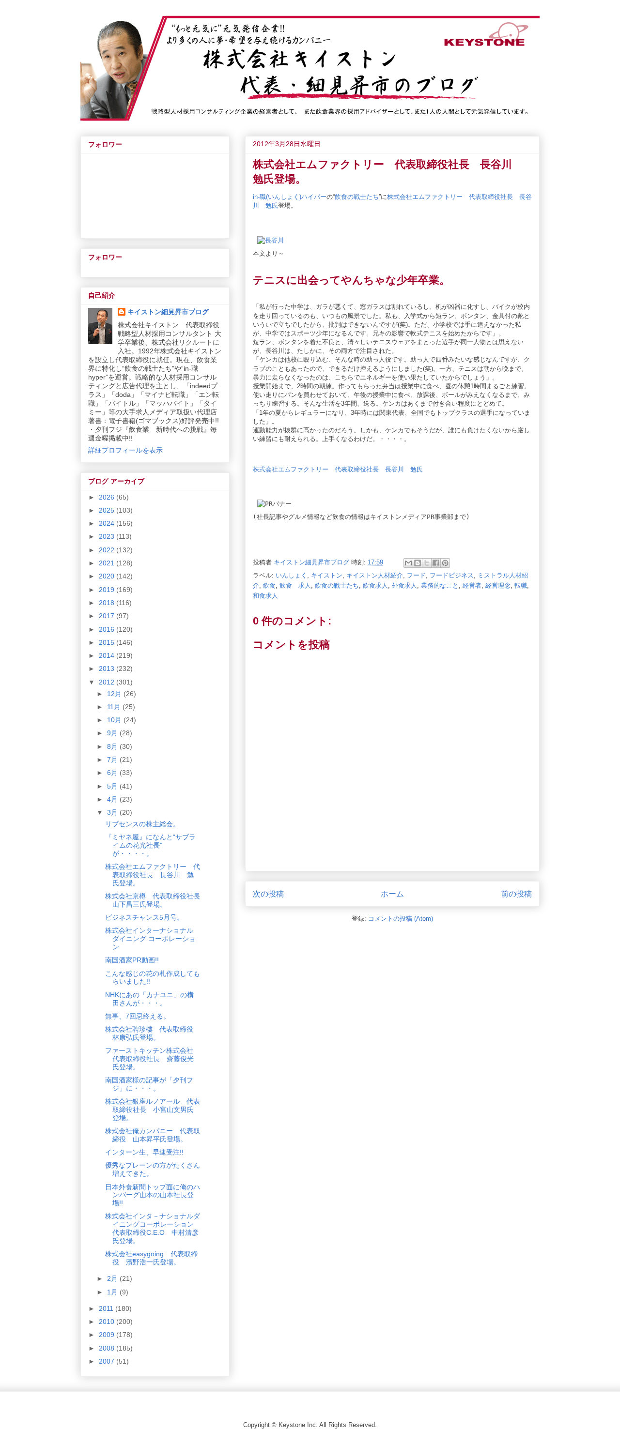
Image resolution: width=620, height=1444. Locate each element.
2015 (107, 642)
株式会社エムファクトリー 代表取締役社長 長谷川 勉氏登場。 (152, 875)
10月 (115, 720)
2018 (107, 603)
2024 (107, 523)
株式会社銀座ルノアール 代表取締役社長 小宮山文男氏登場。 (152, 1109)
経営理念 (498, 585)
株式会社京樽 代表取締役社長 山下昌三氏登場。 (156, 900)
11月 (115, 707)
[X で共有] (427, 563)
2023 (107, 536)
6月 (113, 772)
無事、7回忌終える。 (137, 1016)
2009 (107, 1334)
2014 (107, 655)
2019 (107, 589)
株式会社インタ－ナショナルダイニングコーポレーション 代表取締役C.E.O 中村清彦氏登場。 (152, 1228)
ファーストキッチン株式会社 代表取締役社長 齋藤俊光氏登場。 (152, 1059)
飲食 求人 (295, 585)
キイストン (326, 575)
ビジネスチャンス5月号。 (144, 917)
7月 (113, 759)
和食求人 (265, 595)
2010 (107, 1321)
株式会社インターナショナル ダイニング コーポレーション (150, 939)
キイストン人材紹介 (374, 575)
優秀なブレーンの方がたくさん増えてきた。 (152, 1169)
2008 (107, 1348)
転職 (520, 585)
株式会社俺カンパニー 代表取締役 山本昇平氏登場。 (152, 1135)
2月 (113, 1278)
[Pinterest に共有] (445, 563)
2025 (107, 510)
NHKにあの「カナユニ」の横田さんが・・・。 (149, 999)
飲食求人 (375, 585)
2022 (107, 550)
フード (416, 575)
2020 (107, 576)
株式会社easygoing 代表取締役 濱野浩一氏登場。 (151, 1258)
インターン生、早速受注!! (144, 1152)
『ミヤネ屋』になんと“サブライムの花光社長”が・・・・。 (150, 845)
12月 (115, 694)
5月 (113, 786)
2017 (107, 616)
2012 (107, 682)
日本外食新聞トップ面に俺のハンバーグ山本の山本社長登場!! (152, 1195)
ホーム (392, 894)
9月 (113, 733)
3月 (113, 812)
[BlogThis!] (417, 563)
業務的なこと (440, 585)
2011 (107, 1308)
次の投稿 (268, 894)
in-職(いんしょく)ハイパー (289, 196)
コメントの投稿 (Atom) (400, 918)
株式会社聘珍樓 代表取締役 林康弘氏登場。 (152, 1033)
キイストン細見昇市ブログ (168, 312)
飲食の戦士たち (357, 196)
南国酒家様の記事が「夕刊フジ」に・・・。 (149, 1084)
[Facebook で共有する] (436, 563)
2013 (107, 668)
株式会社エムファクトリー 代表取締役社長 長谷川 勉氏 (338, 469)
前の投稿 (516, 894)
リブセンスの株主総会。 (142, 824)
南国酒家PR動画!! (132, 960)
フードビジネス (452, 575)
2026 (107, 497)
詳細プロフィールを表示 (125, 450)
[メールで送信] (408, 563)
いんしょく (291, 575)
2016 (107, 629)
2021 (107, 563)
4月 (113, 799)
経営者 (472, 585)
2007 (107, 1361)
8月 (113, 746)
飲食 (269, 585)
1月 (113, 1292)
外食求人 (404, 585)
